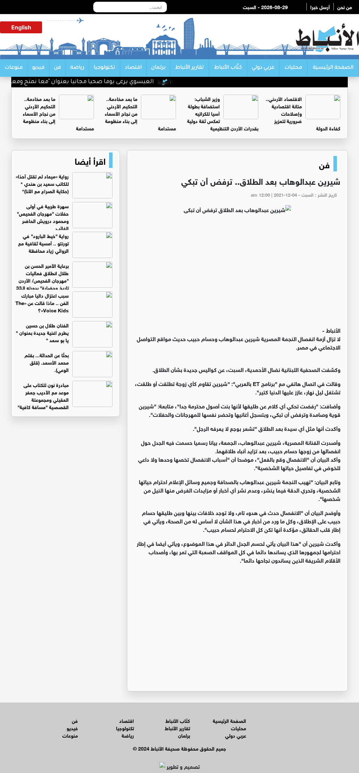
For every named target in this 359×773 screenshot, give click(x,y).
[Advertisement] (237, 273)
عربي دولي (263, 68)
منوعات (14, 68)
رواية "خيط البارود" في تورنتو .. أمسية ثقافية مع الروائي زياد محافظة (43, 243)
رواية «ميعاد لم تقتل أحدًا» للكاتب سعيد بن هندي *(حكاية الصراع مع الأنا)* (42, 183)
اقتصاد (133, 68)
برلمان (158, 68)
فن (57, 68)
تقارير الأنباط (189, 68)
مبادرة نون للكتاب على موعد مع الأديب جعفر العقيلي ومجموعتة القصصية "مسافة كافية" (43, 395)
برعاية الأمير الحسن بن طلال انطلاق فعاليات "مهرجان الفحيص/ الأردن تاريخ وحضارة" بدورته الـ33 (42, 276)
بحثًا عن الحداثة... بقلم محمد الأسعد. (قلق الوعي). (47, 362)
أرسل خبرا (320, 6)
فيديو (38, 68)
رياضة (77, 68)
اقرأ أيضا (90, 160)
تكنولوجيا (104, 68)
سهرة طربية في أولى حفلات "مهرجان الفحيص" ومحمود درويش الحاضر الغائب (43, 216)
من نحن (344, 6)
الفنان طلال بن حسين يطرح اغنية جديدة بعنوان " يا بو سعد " (42, 332)
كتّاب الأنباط (228, 68)
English (21, 27)
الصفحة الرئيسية (333, 68)
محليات (293, 68)
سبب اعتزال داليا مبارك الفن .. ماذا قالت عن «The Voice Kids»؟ (42, 302)
